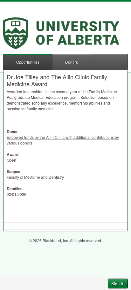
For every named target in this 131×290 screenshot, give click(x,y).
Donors (71, 62)
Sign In (117, 283)
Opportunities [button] (27, 62)
